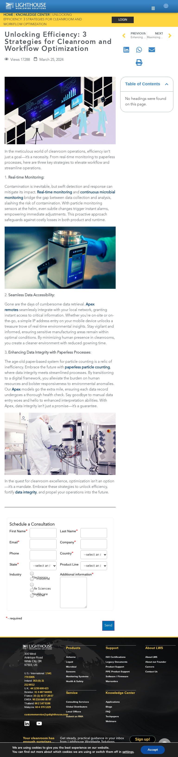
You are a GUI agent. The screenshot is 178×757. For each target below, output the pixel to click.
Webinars (111, 721)
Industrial (43, 578)
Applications (113, 702)
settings (128, 752)
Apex (16, 389)
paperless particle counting (87, 367)
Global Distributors (76, 706)
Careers (149, 666)
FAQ (108, 711)
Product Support (115, 666)
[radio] (32, 573)
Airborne (71, 657)
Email (14, 542)
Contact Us (151, 671)
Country (66, 553)
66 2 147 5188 (42, 703)
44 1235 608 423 (39, 688)
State (13, 564)
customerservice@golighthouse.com (46, 714)
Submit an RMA (74, 716)
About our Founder (155, 662)
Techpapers (112, 716)
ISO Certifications (116, 657)
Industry (15, 574)
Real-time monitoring (54, 192)
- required (15, 618)
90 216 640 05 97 (41, 699)
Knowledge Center (33, 14)
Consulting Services (77, 702)
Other (40, 595)
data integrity (26, 492)
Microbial (71, 666)
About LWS (151, 657)
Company (67, 542)
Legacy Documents (116, 662)
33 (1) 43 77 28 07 (43, 695)
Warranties (112, 681)
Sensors (71, 671)
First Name (18, 531)
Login (122, 19)
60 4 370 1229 (43, 707)
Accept (153, 750)
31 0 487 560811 (43, 692)
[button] (166, 6)
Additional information (76, 574)
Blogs (109, 706)
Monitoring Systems (77, 676)
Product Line (69, 564)
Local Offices (73, 711)
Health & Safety (74, 681)
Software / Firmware (117, 676)
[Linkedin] (26, 723)
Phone (14, 553)
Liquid (69, 662)
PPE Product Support (118, 671)
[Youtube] (39, 723)
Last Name (68, 531)
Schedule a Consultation (32, 524)
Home (8, 14)
